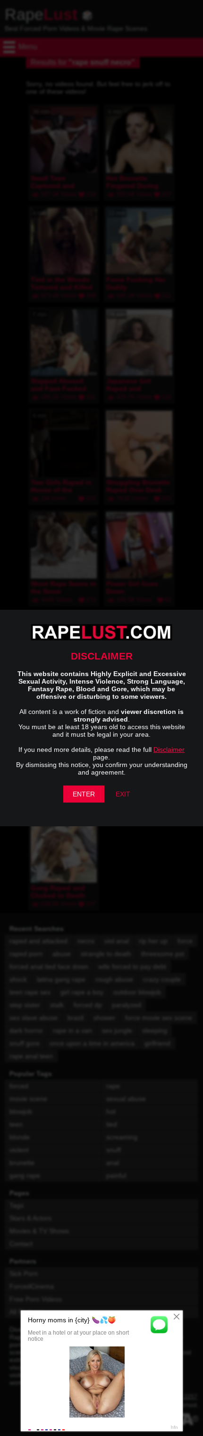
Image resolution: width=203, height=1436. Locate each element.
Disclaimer (169, 749)
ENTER (84, 794)
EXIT (123, 794)
